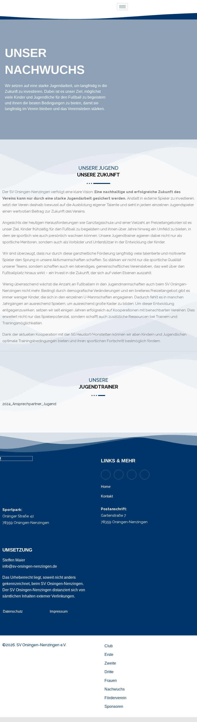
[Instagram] (131, 474)
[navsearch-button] (189, 6)
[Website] (106, 474)
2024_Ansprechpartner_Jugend (29, 404)
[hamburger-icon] (122, 6)
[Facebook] (144, 474)
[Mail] (118, 474)
